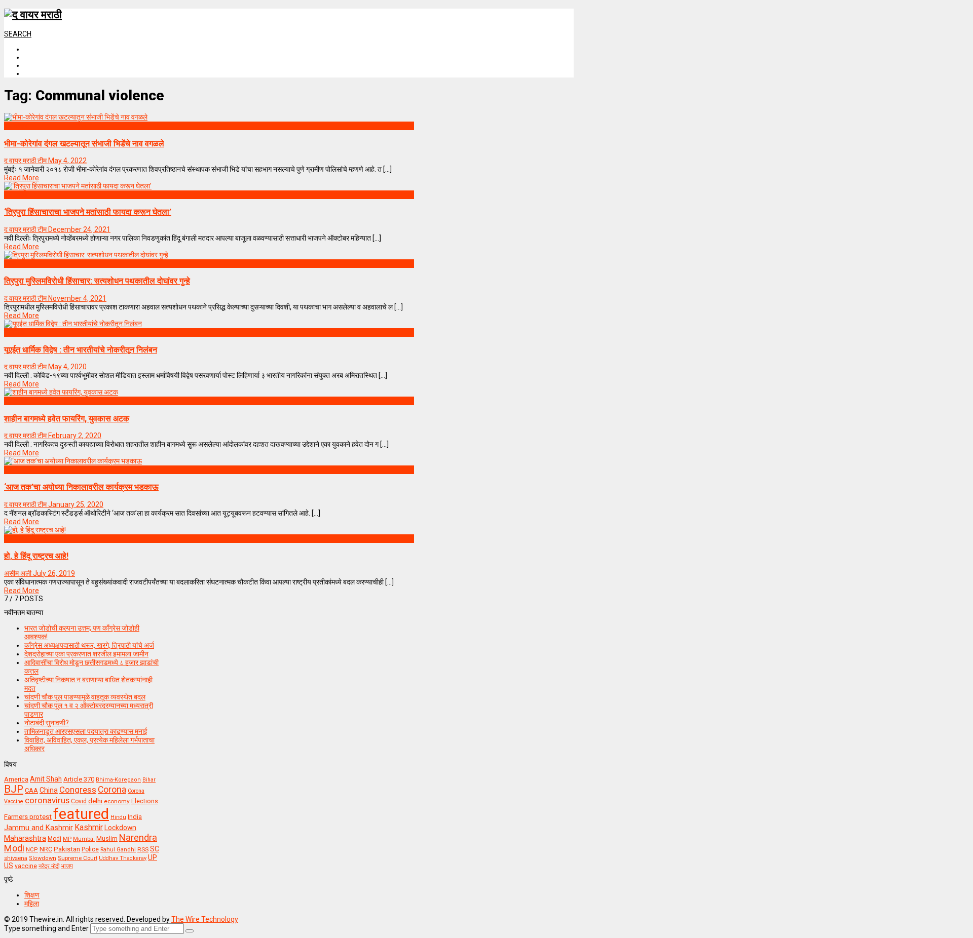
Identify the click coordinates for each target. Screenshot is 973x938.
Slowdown (42, 858)
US (8, 866)
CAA (31, 790)
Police (90, 849)
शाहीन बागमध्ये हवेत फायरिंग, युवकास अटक (66, 418)
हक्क (10, 263)
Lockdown (120, 828)
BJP (13, 789)
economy (117, 801)
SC (154, 849)
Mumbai (84, 839)
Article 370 (78, 779)
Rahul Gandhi (118, 849)
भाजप (67, 866)
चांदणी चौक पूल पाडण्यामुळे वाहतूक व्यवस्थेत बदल (84, 697)
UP (152, 857)
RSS (142, 849)
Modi (54, 838)
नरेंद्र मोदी (49, 866)
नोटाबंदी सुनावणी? (46, 723)
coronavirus (47, 800)
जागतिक (14, 332)
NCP (32, 849)
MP (67, 838)
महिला (31, 904)
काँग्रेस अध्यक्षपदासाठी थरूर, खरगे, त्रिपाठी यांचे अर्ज (89, 645)
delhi (95, 801)
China (49, 790)
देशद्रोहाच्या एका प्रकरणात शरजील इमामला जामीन (86, 654)
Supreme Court (77, 858)
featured (81, 814)
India (135, 816)
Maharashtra (25, 838)
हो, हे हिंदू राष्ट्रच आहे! (36, 556)
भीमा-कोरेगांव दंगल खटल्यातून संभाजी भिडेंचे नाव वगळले (84, 143)
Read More (21, 178)
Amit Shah (46, 779)
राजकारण (16, 126)
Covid (79, 801)
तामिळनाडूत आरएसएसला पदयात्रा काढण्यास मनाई (85, 731)
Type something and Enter (46, 928)
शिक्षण (32, 895)
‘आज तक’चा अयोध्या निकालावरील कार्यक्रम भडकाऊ (81, 487)
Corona (112, 790)
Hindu (118, 817)
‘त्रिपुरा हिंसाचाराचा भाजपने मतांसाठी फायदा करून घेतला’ (87, 212)
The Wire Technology (204, 919)
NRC (46, 849)
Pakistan (67, 849)
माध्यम (11, 469)
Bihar (149, 779)
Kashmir (88, 827)
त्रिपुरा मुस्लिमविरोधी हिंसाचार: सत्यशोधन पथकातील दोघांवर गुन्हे (97, 281)
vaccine (26, 866)
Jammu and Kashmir (38, 828)
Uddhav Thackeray (122, 858)
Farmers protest (28, 816)
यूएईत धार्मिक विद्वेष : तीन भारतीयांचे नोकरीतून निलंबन (80, 350)
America (16, 779)
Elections (144, 801)
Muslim (107, 838)
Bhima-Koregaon (118, 779)
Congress (77, 790)
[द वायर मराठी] (33, 15)
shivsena (15, 858)
